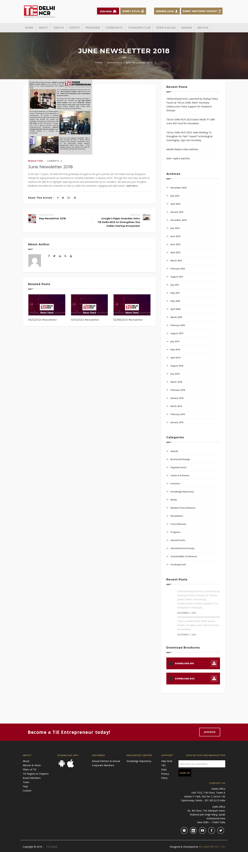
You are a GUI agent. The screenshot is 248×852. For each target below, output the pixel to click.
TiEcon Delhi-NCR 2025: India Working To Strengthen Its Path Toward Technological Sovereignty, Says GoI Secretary (189, 136)
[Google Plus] (69, 197)
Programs (176, 532)
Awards (174, 451)
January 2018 (177, 398)
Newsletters (114, 62)
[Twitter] (63, 197)
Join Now (209, 731)
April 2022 (175, 252)
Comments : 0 (54, 160)
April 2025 (175, 203)
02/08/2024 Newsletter (128, 319)
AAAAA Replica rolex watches (182, 149)
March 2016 (176, 406)
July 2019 (175, 341)
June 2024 (175, 236)
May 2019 (175, 349)
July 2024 (175, 228)
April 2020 (175, 309)
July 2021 (175, 284)
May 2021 (175, 292)
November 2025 (179, 187)
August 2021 (177, 276)
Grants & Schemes (180, 475)
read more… (132, 185)
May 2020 (175, 300)
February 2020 (178, 325)
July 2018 (175, 373)
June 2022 (175, 244)
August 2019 (177, 333)
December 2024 (178, 220)
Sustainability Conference (184, 556)
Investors (175, 483)
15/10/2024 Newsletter (85, 319)
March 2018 (176, 381)
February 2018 (178, 389)
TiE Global (51, 846)
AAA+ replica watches (178, 158)
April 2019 (175, 357)
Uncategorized (178, 564)
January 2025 (177, 211)
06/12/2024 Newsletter (42, 319)
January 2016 (177, 422)
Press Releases (178, 523)
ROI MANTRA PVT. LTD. (212, 846)
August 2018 (177, 365)
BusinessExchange (180, 459)
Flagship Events (179, 467)
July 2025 (175, 195)
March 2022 (176, 260)
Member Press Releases (183, 507)
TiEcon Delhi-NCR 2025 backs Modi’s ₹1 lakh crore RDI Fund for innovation (190, 121)
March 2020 (176, 317)
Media (174, 499)
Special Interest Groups (183, 548)
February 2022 (178, 268)
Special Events (178, 540)
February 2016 (178, 414)
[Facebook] (58, 197)
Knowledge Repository (182, 491)
